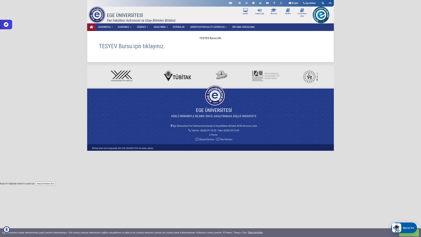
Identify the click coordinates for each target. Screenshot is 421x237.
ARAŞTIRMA (159, 27)
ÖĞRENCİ (141, 27)
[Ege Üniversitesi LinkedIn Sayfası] (260, 2)
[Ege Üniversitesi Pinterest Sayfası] (239, 2)
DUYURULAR (179, 27)
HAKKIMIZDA (104, 27)
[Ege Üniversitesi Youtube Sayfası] (267, 2)
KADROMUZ (124, 27)
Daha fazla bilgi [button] (255, 232)
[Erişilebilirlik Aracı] (6, 229)
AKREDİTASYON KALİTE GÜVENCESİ (207, 27)
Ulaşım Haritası (206, 139)
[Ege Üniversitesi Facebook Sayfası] (274, 2)
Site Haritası (226, 139)
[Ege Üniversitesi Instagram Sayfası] (246, 2)
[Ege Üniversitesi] (322, 2)
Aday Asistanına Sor (45, 183)
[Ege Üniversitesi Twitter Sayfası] (281, 2)
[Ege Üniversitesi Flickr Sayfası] (253, 2)
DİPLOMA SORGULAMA (243, 27)
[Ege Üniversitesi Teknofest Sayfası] (231, 2)
